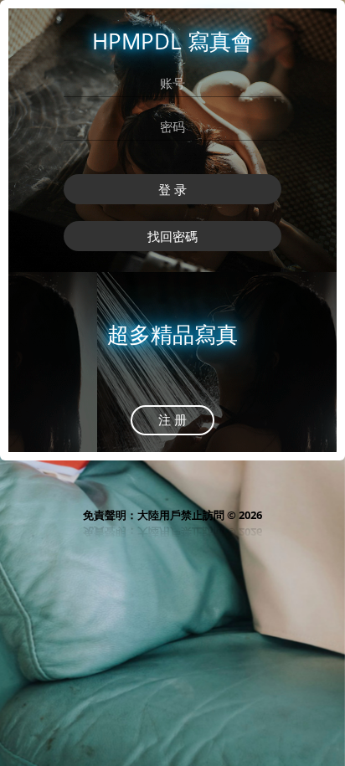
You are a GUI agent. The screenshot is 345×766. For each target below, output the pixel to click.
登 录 (172, 189)
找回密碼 (172, 236)
